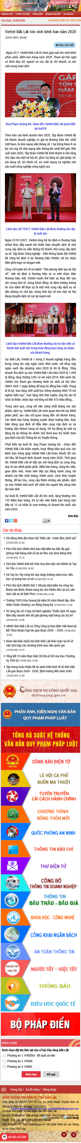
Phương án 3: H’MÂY (19, 1066)
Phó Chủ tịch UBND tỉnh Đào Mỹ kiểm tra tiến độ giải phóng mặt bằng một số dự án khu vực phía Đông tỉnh (39, 553)
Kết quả (51, 1074)
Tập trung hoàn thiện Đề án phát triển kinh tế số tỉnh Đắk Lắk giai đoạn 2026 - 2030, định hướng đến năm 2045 (40, 671)
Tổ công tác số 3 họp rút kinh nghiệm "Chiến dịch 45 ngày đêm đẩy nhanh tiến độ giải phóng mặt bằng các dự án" (41, 615)
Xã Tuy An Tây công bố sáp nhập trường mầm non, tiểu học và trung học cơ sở (39, 576)
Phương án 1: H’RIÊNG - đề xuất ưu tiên (31, 1055)
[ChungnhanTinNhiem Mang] (61, 1117)
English (73, 2)
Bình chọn (31, 1074)
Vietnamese (61, 2)
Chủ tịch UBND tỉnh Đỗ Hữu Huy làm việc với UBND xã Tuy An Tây (41, 566)
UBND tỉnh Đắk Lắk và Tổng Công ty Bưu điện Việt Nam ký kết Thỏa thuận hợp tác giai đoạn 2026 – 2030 (41, 630)
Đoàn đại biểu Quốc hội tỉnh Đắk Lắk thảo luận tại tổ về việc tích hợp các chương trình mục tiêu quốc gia (39, 645)
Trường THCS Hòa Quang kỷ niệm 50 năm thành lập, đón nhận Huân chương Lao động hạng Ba (40, 602)
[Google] (15, 520)
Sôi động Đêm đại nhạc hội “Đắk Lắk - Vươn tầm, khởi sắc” (41, 540)
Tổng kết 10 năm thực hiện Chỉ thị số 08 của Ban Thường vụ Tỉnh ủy (40, 658)
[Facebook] (7, 520)
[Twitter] (11, 520)
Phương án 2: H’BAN (19, 1061)
